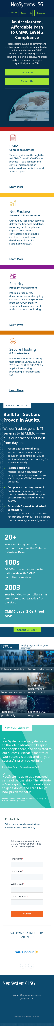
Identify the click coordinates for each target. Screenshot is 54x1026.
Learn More (27, 72)
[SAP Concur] (27, 952)
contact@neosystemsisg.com (27, 995)
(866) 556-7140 (13, 13)
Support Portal (26, 13)
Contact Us (41, 13)
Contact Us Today (27, 629)
